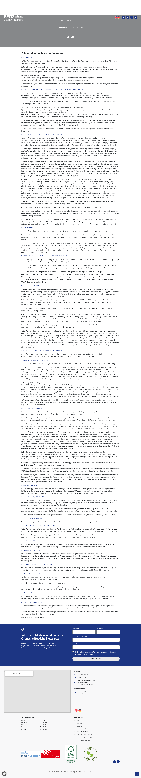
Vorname (75, 629)
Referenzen (63, 27)
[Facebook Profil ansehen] (135, 17)
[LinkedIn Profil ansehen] (123, 17)
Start (59, 7)
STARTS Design (87, 772)
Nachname (100, 629)
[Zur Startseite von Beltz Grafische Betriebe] (13, 17)
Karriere (69, 21)
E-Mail (74, 644)
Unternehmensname (80, 636)
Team (61, 21)
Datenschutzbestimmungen (82, 654)
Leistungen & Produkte (72, 7)
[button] (4, 774)
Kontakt (80, 27)
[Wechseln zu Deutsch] (118, 17)
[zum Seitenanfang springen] (137, 773)
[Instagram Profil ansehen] (131, 17)
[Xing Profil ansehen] (127, 17)
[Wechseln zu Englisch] (116, 17)
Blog (72, 27)
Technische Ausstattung (67, 14)
